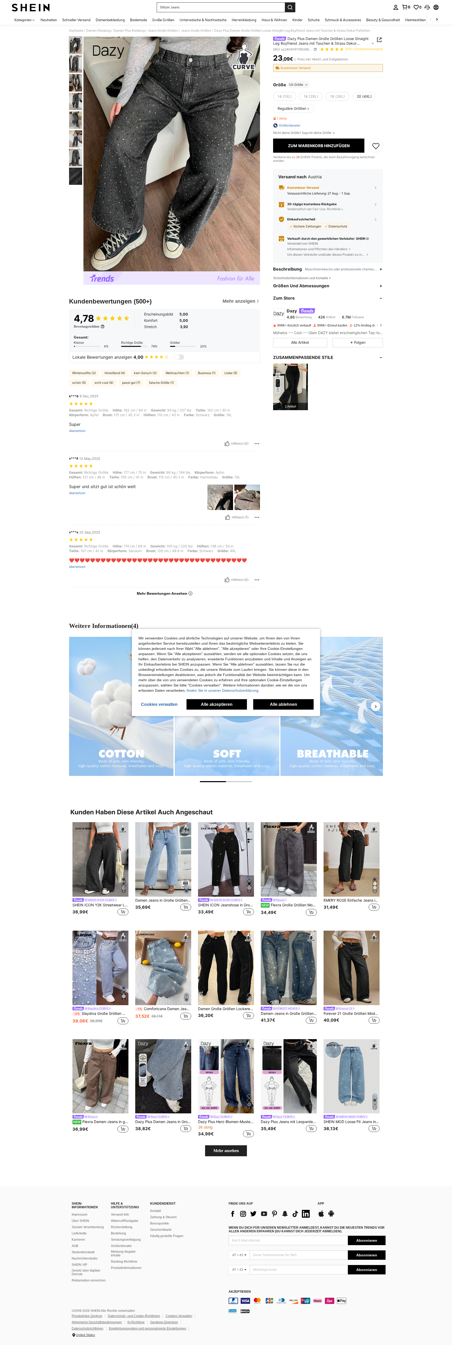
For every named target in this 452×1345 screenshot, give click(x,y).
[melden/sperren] (257, 443)
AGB (75, 1246)
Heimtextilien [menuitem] (415, 20)
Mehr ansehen (226, 1150)
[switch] (179, 357)
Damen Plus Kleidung (129, 30)
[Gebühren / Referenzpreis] (294, 59)
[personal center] (396, 7)
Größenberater (121, 1246)
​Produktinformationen (126, 1268)
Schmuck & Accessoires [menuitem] (343, 20)
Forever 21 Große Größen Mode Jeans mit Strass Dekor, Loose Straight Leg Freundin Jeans (352, 1013)
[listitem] (290, 387)
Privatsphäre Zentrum (87, 1316)
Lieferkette (79, 1233)
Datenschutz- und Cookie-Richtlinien (134, 1316)
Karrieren (78, 1239)
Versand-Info (120, 1214)
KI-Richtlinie (136, 1322)
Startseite (76, 30)
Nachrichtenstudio (85, 1258)
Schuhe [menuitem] (314, 20)
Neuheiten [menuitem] (49, 20)
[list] (270, 1214)
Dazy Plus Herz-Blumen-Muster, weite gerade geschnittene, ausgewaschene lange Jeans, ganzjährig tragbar (226, 1122)
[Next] (375, 706)
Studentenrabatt (83, 1252)
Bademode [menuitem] (138, 20)
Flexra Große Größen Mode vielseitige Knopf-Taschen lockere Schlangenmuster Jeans (289, 905)
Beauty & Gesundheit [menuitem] (383, 20)
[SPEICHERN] (376, 146)
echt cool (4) (104, 383)
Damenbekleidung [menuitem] (110, 20)
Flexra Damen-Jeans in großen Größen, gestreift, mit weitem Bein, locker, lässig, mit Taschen (100, 1122)
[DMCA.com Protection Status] (245, 1311)
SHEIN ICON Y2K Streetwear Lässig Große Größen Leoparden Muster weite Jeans (100, 905)
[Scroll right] (437, 20)
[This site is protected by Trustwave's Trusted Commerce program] (232, 1311)
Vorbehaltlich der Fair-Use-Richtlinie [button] (314, 209)
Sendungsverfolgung (126, 1239)
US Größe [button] (296, 85)
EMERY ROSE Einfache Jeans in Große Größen (352, 900)
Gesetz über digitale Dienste (86, 1272)
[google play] (331, 1216)
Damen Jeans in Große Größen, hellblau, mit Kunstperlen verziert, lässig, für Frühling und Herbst (163, 900)
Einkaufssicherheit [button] (301, 219)
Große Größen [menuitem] (163, 20)
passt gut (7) (131, 383)
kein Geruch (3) (145, 373)
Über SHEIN (80, 1221)
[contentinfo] (307, 1301)
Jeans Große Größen (163, 30)
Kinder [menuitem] (297, 20)
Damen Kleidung (98, 30)
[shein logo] (31, 7)
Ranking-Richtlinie (124, 1261)
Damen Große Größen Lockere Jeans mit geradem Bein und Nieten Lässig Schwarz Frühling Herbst (226, 1009)
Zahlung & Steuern (163, 1217)
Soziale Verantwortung (88, 1227)
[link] (406, 7)
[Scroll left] (430, 20)
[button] (427, 7)
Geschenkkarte (161, 1230)
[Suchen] (290, 7)
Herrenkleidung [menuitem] (244, 20)
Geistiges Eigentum (164, 1322)
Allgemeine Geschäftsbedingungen (97, 1322)
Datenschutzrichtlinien (87, 1328)
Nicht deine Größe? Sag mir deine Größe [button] (302, 133)
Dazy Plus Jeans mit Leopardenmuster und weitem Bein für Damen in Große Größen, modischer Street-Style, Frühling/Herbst (289, 1122)
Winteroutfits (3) (84, 373)
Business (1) (207, 373)
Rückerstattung (121, 1227)
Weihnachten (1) (177, 373)
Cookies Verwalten (179, 1316)
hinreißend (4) (115, 373)
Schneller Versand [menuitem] (76, 20)
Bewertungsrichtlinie (86, 326)
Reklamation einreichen (89, 1280)
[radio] (284, 96)
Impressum (79, 1214)
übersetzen (77, 431)
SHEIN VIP (79, 1265)
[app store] (321, 1216)
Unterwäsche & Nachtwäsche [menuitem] (203, 20)
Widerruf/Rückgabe (124, 1221)
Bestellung (118, 1233)
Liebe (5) (230, 373)
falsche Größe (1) (161, 383)
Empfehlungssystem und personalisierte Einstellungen (147, 1328)
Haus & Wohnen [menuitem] (274, 20)
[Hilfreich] (227, 443)
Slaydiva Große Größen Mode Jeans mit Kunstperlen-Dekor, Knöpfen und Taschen (101, 1013)
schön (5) (79, 383)
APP (321, 1203)
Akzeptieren (240, 1292)
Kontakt (155, 1211)
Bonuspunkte (159, 1223)
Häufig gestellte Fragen (166, 1236)
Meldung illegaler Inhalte (123, 1253)
